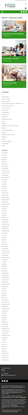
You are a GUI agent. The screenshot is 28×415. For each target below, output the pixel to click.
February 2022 (5, 273)
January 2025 (5, 195)
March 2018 (4, 351)
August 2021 (5, 286)
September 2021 (5, 284)
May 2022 (4, 266)
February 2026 (5, 166)
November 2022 (5, 253)
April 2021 (4, 295)
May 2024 (4, 213)
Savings (4, 139)
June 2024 (4, 210)
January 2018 (5, 355)
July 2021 (4, 288)
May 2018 (4, 346)
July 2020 (4, 313)
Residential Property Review (8, 134)
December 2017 (5, 357)
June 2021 (4, 291)
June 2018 (4, 344)
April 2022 (4, 268)
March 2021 (4, 297)
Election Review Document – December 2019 (12, 103)
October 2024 (5, 202)
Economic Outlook (6, 99)
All (2, 94)
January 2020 (5, 326)
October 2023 (5, 228)
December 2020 (5, 302)
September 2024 (5, 204)
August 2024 (5, 206)
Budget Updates (5, 97)
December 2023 (5, 224)
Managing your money (7, 119)
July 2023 (4, 235)
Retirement (4, 137)
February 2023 (5, 246)
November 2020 (5, 304)
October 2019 (5, 333)
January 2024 (5, 222)
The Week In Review (6, 141)
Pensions (4, 128)
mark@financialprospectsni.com (9, 375)
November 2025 (5, 173)
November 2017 (5, 360)
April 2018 (4, 348)
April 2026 (4, 162)
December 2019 (5, 328)
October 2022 (5, 255)
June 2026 (4, 157)
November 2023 (5, 226)
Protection (4, 132)
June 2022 (4, 264)
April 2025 (4, 188)
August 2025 (5, 179)
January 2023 (5, 248)
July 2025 (4, 182)
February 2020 (5, 324)
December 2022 (5, 251)
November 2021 (5, 279)
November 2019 (5, 331)
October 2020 (5, 306)
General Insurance (6, 108)
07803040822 (5, 373)
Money (3, 121)
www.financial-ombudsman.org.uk (9, 405)
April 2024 (4, 215)
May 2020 (4, 317)
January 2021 (5, 300)
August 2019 (5, 337)
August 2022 (5, 259)
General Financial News (7, 105)
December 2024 (5, 197)
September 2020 (5, 308)
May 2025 (4, 186)
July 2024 (4, 208)
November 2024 (5, 199)
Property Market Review (7, 130)
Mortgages (4, 123)
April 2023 (4, 242)
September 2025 (5, 177)
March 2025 (4, 190)
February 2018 (5, 353)
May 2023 (4, 239)
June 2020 (4, 315)
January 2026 (5, 168)
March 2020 (4, 322)
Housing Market (5, 112)
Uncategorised (5, 143)
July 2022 (4, 262)
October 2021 (5, 282)
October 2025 (5, 175)
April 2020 (4, 320)
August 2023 (5, 233)
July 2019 (4, 340)
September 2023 (5, 231)
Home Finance (5, 110)
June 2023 (4, 237)
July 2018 (4, 342)
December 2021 (5, 277)
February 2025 (5, 193)
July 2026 (4, 155)
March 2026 (4, 164)
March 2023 (4, 244)
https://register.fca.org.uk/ (14, 392)
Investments (4, 117)
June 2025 (4, 184)
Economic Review (6, 101)
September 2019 (5, 335)
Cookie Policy (8, 411)
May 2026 (4, 159)
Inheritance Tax (5, 114)
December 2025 (5, 170)
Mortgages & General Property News (10, 125)
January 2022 (5, 275)
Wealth (3, 145)
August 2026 (5, 153)
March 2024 (4, 217)
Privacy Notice (15, 411)
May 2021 (4, 293)
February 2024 (5, 219)
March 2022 (4, 271)
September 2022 (5, 257)
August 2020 (5, 311)
